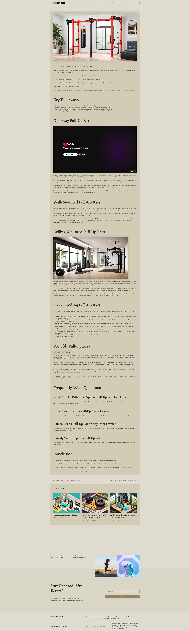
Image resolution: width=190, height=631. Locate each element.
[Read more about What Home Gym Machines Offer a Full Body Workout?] (66, 502)
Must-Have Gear (119, 616)
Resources (99, 3)
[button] (136, 3)
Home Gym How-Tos (75, 3)
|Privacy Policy (93, 626)
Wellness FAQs (116, 618)
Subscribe (122, 596)
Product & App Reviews (109, 3)
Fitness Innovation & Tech (88, 3)
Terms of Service (101, 626)
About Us (87, 626)
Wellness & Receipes (121, 3)
